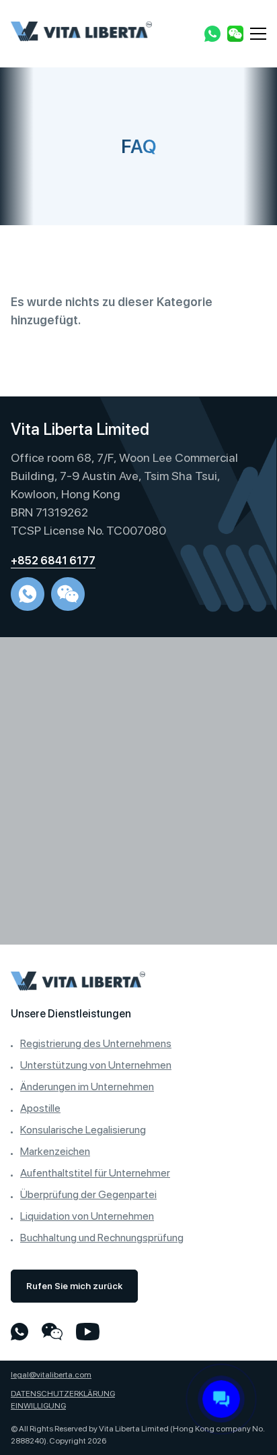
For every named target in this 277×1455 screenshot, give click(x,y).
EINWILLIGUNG (38, 1406)
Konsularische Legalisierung (83, 1129)
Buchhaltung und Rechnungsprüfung (102, 1237)
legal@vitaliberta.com (51, 1374)
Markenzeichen (55, 1151)
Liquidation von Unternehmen (87, 1216)
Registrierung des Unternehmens (95, 1043)
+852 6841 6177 (53, 560)
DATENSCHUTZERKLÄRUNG (63, 1393)
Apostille (40, 1108)
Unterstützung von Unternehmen (95, 1065)
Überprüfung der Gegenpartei (88, 1194)
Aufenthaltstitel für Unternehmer (95, 1172)
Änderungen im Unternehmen (87, 1086)
